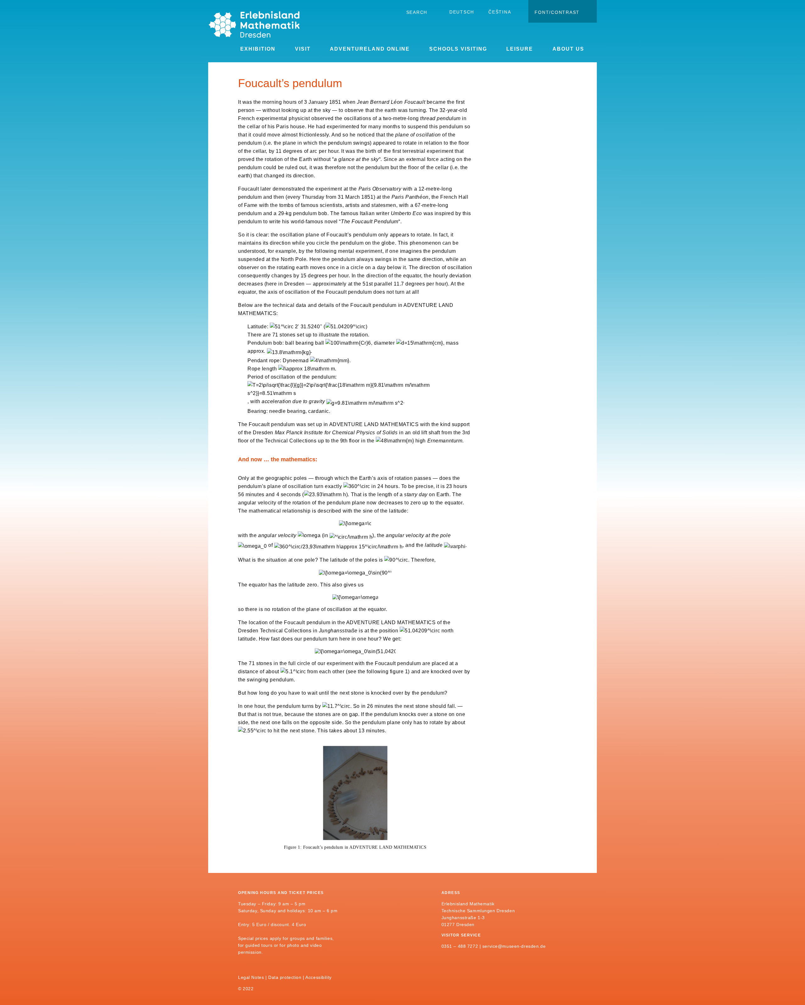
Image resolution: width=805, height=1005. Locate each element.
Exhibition (257, 49)
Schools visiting (458, 49)
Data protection (285, 977)
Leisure (519, 49)
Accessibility (318, 977)
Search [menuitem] (417, 12)
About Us (568, 49)
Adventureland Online (370, 49)
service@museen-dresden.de (514, 946)
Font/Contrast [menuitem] (557, 12)
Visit (303, 49)
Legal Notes (251, 977)
